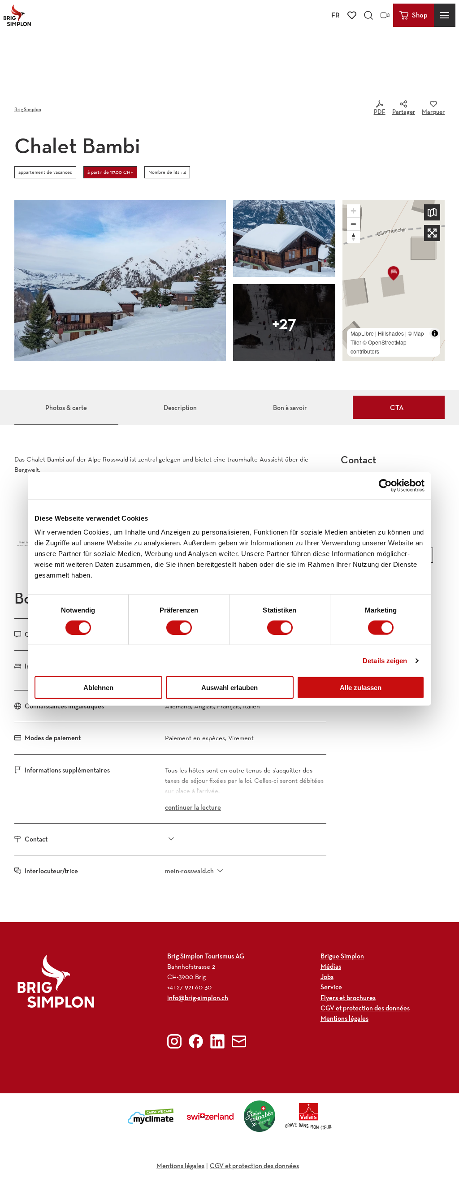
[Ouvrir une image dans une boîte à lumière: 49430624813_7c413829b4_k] (284, 238)
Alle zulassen (360, 687)
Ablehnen (98, 687)
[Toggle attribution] (434, 333)
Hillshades (391, 333)
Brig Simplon (27, 109)
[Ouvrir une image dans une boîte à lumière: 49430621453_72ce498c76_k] (120, 280)
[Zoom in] (353, 210)
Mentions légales (180, 1165)
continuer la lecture (193, 807)
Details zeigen (385, 660)
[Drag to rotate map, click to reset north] (353, 236)
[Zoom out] (353, 223)
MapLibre (362, 333)
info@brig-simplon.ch (197, 997)
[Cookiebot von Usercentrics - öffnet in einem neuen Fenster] (385, 485)
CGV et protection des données (254, 1165)
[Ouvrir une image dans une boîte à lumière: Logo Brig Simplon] (55, 981)
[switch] (179, 627)
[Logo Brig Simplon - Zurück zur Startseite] (17, 15)
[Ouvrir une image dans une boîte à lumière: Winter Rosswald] (284, 322)
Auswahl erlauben (229, 687)
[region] (393, 280)
